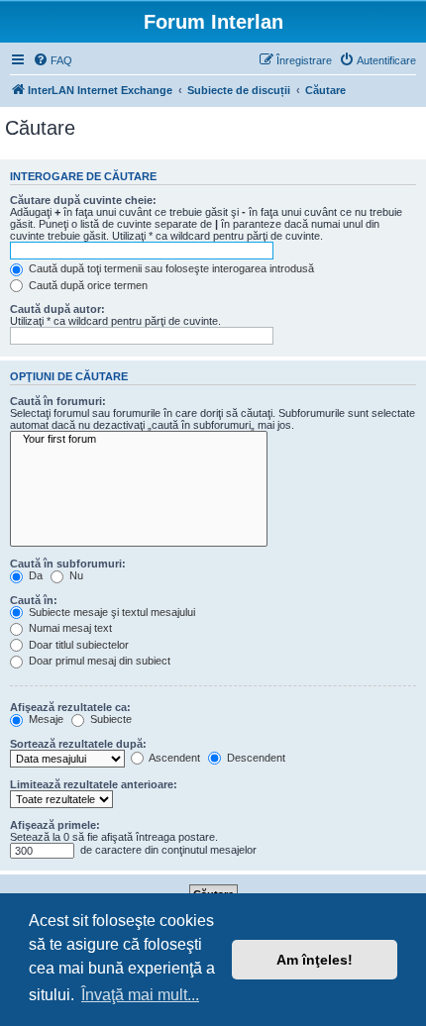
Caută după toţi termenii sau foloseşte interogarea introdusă (170, 268)
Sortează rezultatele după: (78, 744)
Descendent (254, 758)
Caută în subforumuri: (68, 563)
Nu (74, 575)
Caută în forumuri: (58, 401)
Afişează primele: (55, 825)
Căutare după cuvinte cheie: (83, 200)
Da (34, 575)
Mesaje (44, 719)
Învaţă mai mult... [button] (140, 994)
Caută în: (33, 600)
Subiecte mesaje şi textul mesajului (110, 612)
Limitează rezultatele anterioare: (93, 784)
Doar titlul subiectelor (77, 645)
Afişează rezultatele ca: (70, 707)
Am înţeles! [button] (314, 960)
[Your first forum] (139, 440)
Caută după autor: (57, 309)
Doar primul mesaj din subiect (98, 661)
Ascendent (173, 758)
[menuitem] (52, 60)
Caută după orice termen (87, 285)
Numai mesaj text (69, 628)
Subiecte (109, 719)
